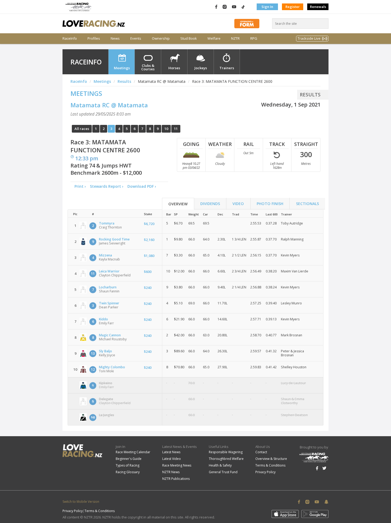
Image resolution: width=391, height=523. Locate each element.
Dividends (210, 203)
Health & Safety (220, 465)
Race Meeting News (176, 465)
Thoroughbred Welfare (226, 458)
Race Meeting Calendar (133, 452)
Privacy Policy (265, 472)
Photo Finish (270, 203)
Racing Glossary (128, 472)
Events (135, 38)
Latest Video (171, 458)
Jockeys (200, 68)
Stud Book (188, 38)
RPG (253, 38)
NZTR (235, 38)
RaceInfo (70, 38)
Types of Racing (127, 465)
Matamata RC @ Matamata (109, 105)
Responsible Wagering (226, 452)
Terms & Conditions (270, 465)
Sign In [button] (267, 6)
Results (124, 81)
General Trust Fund (223, 472)
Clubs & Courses (148, 67)
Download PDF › (142, 186)
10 (166, 128)
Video (238, 203)
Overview (178, 203)
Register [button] (292, 6)
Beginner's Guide (129, 458)
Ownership (161, 38)
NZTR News (171, 472)
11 (176, 128)
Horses (174, 68)
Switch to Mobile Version (81, 501)
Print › (80, 186)
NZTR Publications (176, 478)
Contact (261, 452)
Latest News (171, 452)
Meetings (122, 68)
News (115, 38)
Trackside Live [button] (309, 38)
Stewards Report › (106, 186)
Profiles (94, 38)
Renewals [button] (318, 6)
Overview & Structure (271, 458)
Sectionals (307, 203)
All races (81, 128)
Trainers (226, 68)
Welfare (214, 38)
